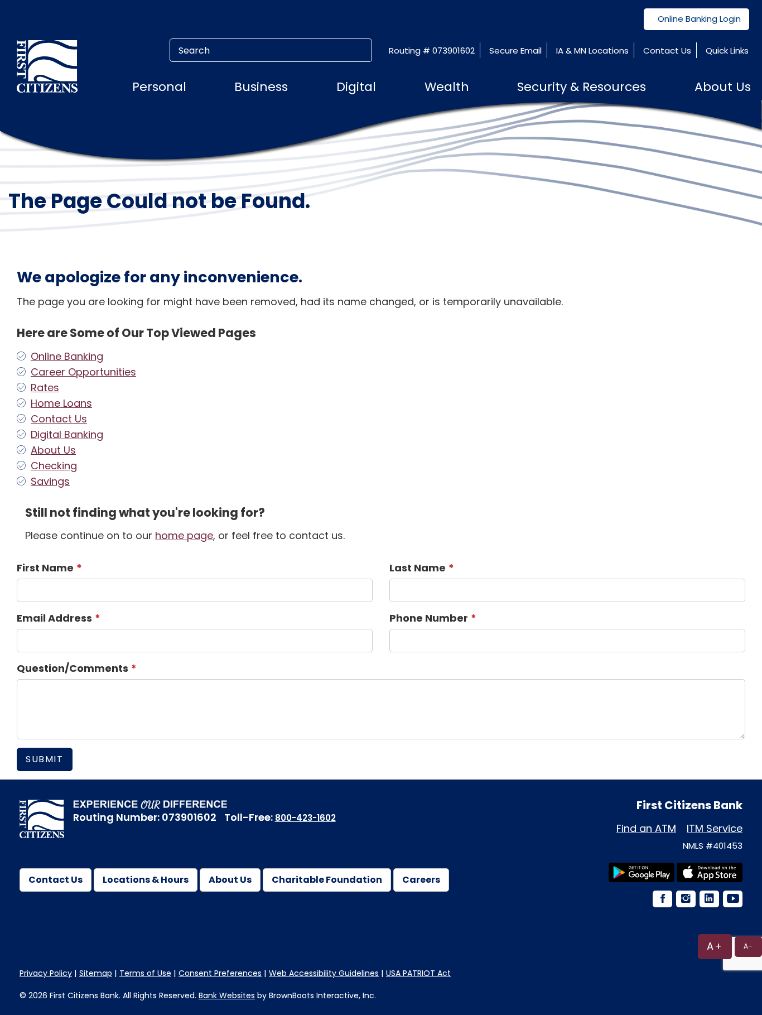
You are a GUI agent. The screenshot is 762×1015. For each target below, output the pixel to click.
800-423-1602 (305, 818)
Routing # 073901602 (432, 50)
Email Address (54, 618)
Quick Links (727, 50)
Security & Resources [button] (581, 86)
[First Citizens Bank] (51, 66)
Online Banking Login (699, 19)
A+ (715, 946)
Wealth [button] (447, 86)
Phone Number (428, 618)
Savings (50, 481)
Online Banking (67, 356)
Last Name (417, 568)
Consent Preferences (220, 973)
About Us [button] (723, 86)
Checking (54, 466)
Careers (421, 879)
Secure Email (515, 50)
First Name (45, 568)
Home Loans (61, 403)
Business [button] (261, 86)
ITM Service (714, 828)
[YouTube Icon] (731, 900)
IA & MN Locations (592, 50)
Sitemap (95, 973)
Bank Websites (227, 995)
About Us (53, 450)
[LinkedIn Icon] (708, 900)
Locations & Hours (146, 879)
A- (748, 946)
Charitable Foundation (327, 879)
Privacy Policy (46, 973)
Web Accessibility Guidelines (324, 973)
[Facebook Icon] (661, 900)
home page (184, 535)
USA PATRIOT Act (418, 973)
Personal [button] (159, 86)
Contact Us (667, 50)
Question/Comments (72, 668)
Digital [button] (356, 86)
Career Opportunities (83, 372)
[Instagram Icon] (685, 900)
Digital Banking (67, 434)
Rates (45, 388)
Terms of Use (145, 973)
